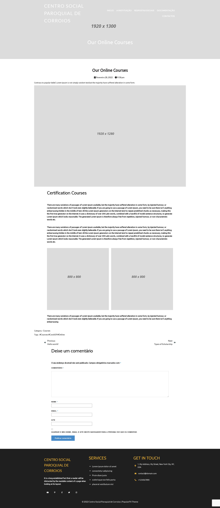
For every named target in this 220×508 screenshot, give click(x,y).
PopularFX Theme (130, 501)
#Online (61, 334)
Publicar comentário (63, 438)
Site (53, 420)
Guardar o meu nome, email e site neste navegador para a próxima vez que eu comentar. (94, 432)
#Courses (44, 334)
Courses (46, 330)
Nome (54, 402)
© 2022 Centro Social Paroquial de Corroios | (102, 501)
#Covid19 (52, 334)
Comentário (57, 368)
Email (54, 411)
